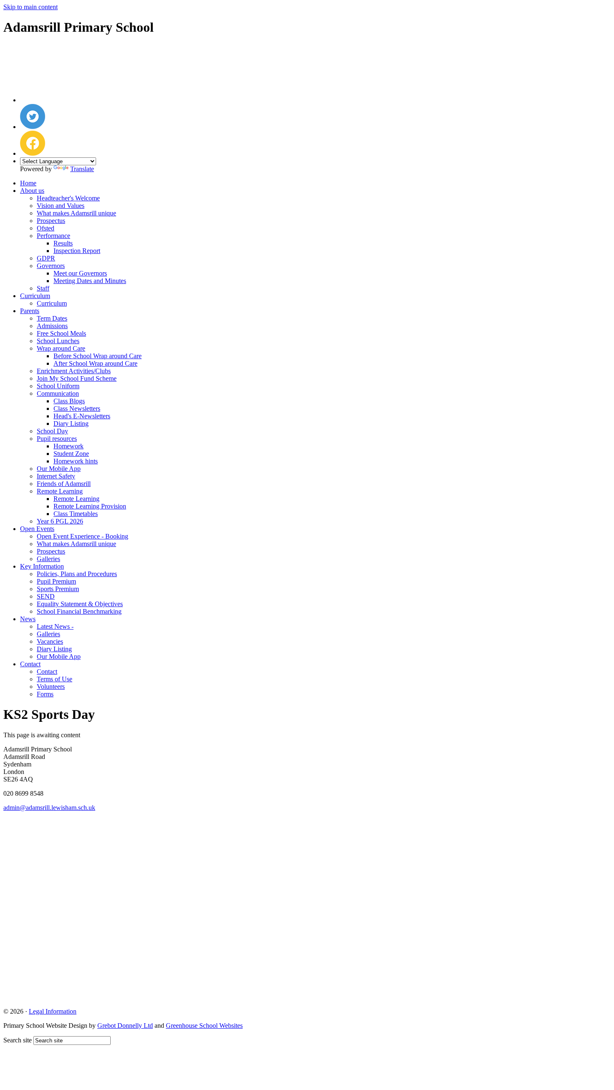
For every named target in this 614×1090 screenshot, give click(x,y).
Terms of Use (54, 679)
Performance (53, 235)
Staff (43, 288)
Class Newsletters (76, 408)
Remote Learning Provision (89, 506)
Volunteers (51, 686)
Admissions (52, 325)
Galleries (48, 558)
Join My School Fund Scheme (77, 378)
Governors (51, 265)
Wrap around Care (61, 348)
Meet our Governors (80, 273)
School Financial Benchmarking (79, 611)
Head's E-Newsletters (81, 416)
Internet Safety (56, 476)
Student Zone (71, 453)
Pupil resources (57, 438)
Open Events (37, 528)
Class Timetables (75, 513)
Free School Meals (61, 333)
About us (32, 190)
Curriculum (35, 295)
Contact (30, 664)
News (28, 618)
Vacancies (50, 641)
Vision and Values (60, 205)
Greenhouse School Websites (204, 1025)
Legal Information (52, 1011)
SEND (46, 596)
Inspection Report (76, 250)
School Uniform (58, 385)
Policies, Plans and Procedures (77, 573)
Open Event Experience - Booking (82, 536)
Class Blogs (69, 401)
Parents (29, 310)
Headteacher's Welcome (68, 198)
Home (28, 183)
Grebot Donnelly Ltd (125, 1025)
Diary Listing (71, 423)
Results (63, 243)
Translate (82, 168)
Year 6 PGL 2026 (60, 521)
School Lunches (58, 340)
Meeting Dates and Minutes (89, 280)
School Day (52, 431)
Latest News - (55, 626)
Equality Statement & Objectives (80, 603)
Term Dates (52, 318)
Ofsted (45, 228)
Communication (58, 393)
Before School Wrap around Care (97, 355)
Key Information (42, 566)
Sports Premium (58, 588)
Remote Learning (60, 491)
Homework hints (75, 461)
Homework (68, 446)
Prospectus (51, 220)
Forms (45, 694)
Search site (17, 1040)
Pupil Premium (56, 581)
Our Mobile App (59, 468)
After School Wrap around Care (95, 363)
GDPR (46, 258)
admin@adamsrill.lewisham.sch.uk (49, 807)
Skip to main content (30, 6)
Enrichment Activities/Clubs (74, 370)
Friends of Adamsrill (64, 483)
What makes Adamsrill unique (76, 213)
